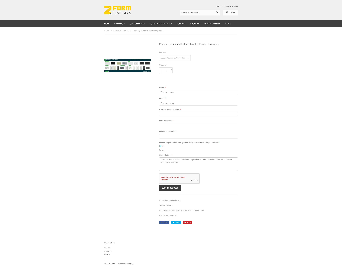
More (227, 24)
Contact (181, 24)
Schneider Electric (159, 24)
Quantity (162, 65)
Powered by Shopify (125, 263)
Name (162, 87)
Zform (113, 263)
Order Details (165, 155)
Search (107, 254)
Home (107, 24)
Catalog (119, 24)
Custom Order (137, 24)
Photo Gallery (212, 24)
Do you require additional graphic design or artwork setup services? (189, 142)
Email (162, 98)
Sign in (218, 6)
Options (162, 52)
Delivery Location (167, 131)
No (162, 150)
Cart (232, 12)
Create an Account (231, 6)
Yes (162, 146)
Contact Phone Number (170, 109)
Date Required (166, 120)
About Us (195, 24)
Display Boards (120, 31)
